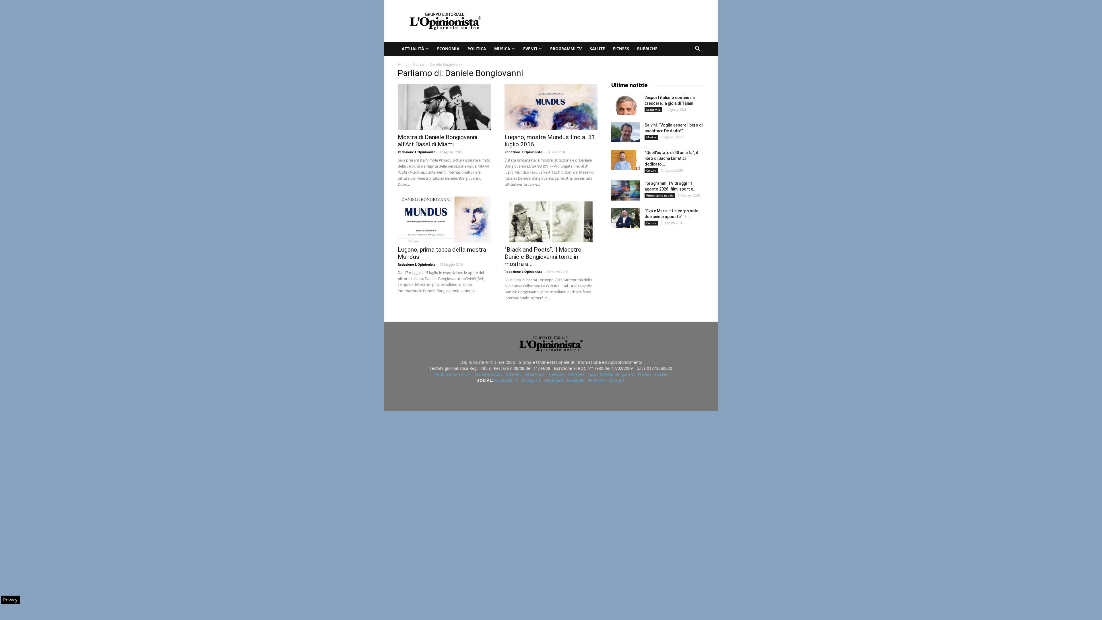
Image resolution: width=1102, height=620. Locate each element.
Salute (597, 48)
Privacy (644, 374)
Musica (502, 48)
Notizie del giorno (617, 374)
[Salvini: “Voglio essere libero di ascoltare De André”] (625, 132)
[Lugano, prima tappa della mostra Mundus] (444, 219)
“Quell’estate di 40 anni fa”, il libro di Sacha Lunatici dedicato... (671, 158)
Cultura (651, 170)
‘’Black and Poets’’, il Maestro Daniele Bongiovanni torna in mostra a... (543, 256)
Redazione (535, 374)
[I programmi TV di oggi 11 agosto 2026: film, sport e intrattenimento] (625, 190)
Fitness (621, 48)
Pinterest (596, 380)
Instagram (531, 380)
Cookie (661, 374)
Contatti (513, 374)
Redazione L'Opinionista (417, 152)
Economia (448, 48)
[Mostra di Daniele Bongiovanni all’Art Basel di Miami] (444, 107)
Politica (476, 48)
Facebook (503, 380)
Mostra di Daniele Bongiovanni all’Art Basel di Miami (437, 141)
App (592, 374)
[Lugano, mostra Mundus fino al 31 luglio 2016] (551, 107)
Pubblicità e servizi (452, 374)
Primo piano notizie (660, 195)
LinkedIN (575, 380)
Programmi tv (566, 48)
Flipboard (554, 380)
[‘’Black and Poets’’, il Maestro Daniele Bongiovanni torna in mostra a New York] (551, 219)
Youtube (617, 380)
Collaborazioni (488, 374)
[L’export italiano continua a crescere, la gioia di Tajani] (625, 105)
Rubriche (647, 48)
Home (403, 64)
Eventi (530, 48)
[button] (697, 49)
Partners (576, 374)
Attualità (413, 48)
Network (556, 374)
